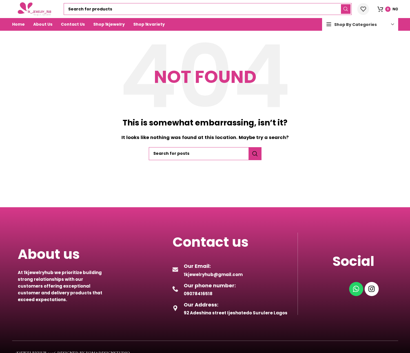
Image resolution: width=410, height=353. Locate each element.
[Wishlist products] (363, 9)
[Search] (346, 9)
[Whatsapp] (356, 289)
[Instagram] (372, 289)
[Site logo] (35, 9)
